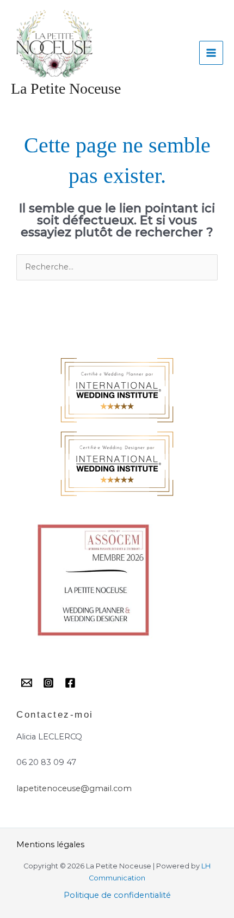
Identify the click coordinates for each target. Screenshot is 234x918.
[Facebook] (70, 682)
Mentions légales (50, 844)
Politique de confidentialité (117, 895)
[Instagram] (48, 682)
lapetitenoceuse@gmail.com (74, 788)
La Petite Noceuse (66, 88)
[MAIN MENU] (211, 53)
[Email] (26, 682)
